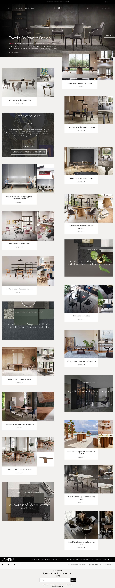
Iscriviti (73, 580)
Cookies (104, 559)
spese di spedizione (93, 564)
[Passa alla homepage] (57, 8)
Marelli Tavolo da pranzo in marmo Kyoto (81, 498)
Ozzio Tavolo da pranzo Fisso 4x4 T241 (19, 425)
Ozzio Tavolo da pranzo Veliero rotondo (81, 227)
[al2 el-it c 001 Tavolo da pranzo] (28, 451)
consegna (47, 559)
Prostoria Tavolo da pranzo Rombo (19, 289)
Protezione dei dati (57, 559)
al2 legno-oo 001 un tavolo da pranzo (81, 361)
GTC (64, 559)
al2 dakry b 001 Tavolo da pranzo (19, 380)
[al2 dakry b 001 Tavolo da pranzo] (28, 361)
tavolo (12, 44)
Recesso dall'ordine (96, 559)
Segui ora (88, 404)
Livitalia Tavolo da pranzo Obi (19, 100)
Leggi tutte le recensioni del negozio (29, 152)
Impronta (69, 559)
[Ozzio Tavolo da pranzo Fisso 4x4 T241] (28, 406)
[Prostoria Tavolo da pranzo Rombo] (28, 271)
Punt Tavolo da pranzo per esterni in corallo (81, 453)
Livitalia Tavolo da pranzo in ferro (81, 178)
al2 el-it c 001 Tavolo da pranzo (19, 470)
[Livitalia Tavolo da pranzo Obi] (28, 82)
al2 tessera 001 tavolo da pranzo (80, 83)
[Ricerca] (88, 8)
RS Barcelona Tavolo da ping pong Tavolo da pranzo (19, 198)
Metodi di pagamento (37, 559)
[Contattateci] (93, 8)
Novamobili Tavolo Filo (81, 316)
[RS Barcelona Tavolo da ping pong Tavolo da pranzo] (28, 178)
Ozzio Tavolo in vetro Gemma (19, 244)
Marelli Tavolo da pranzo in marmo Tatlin (81, 543)
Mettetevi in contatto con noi (81, 559)
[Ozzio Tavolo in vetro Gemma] (28, 226)
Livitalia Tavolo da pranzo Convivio (81, 127)
